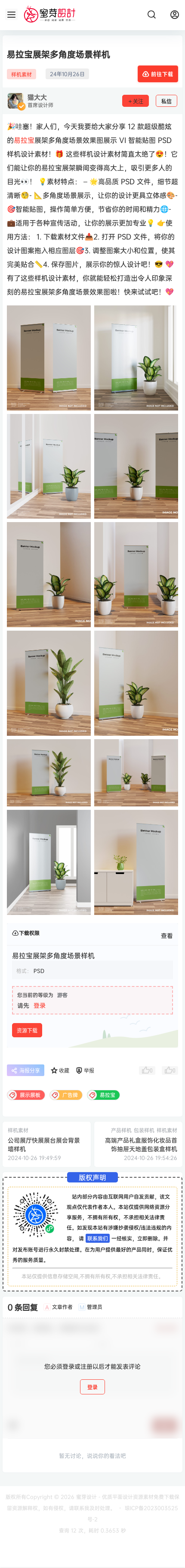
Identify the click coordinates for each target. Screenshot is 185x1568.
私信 (166, 101)
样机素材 (21, 74)
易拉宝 (24, 140)
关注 (138, 101)
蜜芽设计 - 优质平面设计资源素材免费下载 (124, 1496)
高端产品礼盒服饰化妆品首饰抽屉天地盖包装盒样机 (141, 1144)
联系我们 (97, 1238)
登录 (40, 1005)
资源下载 (27, 1030)
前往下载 (162, 74)
